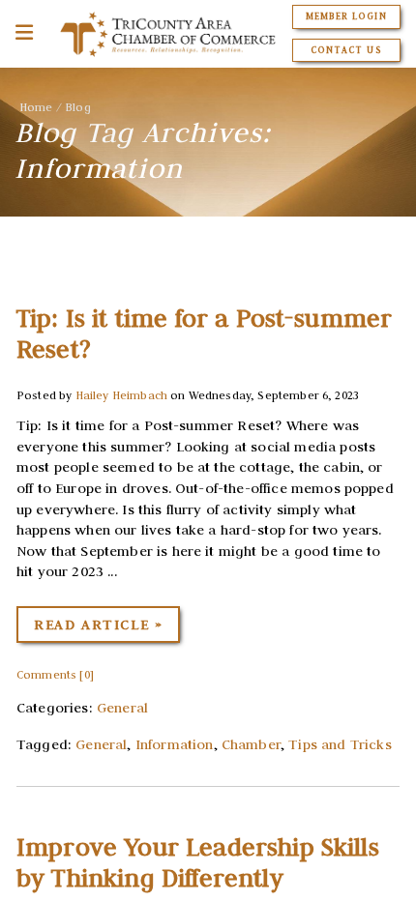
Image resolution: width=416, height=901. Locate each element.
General (122, 707)
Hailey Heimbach (121, 395)
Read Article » (98, 624)
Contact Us (346, 50)
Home (36, 107)
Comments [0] (55, 674)
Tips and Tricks (339, 744)
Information (174, 744)
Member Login (346, 16)
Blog (78, 107)
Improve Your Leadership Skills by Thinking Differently (197, 862)
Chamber (251, 744)
